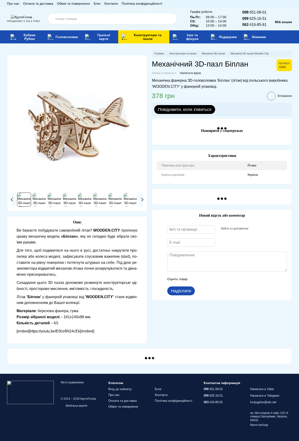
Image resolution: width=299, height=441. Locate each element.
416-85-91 (254, 25)
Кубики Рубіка (30, 37)
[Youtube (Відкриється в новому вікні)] (279, 3)
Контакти (111, 3)
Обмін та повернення (73, 3)
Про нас (13, 3)
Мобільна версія (76, 405)
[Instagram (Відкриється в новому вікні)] (268, 3)
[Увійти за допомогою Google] (261, 229)
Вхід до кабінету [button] (120, 389)
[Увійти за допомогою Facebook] (253, 229)
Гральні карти (103, 37)
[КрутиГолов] (30, 392)
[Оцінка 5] (225, 279)
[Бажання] (281, 37)
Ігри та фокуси (192, 37)
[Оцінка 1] (195, 279)
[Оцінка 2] (202, 279)
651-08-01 (254, 12)
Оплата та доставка (38, 3)
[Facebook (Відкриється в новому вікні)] (273, 3)
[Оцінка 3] (210, 279)
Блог (97, 3)
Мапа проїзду (259, 425)
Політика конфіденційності (142, 3)
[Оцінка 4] (217, 279)
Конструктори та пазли (147, 37)
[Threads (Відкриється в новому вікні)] (290, 3)
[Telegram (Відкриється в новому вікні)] (284, 3)
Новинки (259, 37)
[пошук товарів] (171, 18)
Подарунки (228, 37)
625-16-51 (254, 19)
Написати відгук (190, 73)
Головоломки (67, 37)
